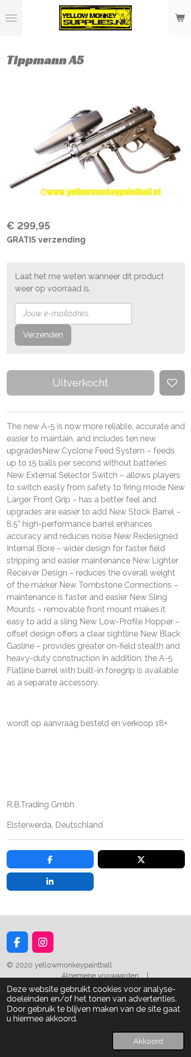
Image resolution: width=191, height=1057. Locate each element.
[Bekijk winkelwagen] (180, 18)
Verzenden (43, 335)
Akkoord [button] (148, 1041)
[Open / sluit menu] (11, 18)
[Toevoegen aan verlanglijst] (172, 383)
